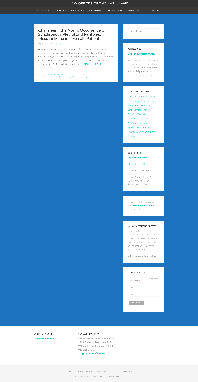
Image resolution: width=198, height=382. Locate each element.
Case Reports (51, 74)
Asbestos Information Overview (143, 97)
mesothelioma (80, 77)
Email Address (134, 281)
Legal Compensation (138, 110)
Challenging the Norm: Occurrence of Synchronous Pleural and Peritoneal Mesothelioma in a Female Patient (72, 34)
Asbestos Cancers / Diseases (142, 105)
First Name (133, 288)
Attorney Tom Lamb (137, 123)
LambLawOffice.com (44, 339)
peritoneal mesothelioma (94, 77)
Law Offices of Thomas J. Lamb (99, 3)
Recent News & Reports (139, 127)
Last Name (132, 295)
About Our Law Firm (138, 119)
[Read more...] (92, 64)
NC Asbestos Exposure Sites (141, 101)
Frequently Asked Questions (141, 132)
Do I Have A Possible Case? (141, 54)
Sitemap (132, 136)
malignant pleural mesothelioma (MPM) (61, 77)
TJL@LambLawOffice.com (140, 164)
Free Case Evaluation (138, 114)
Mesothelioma (62, 74)
